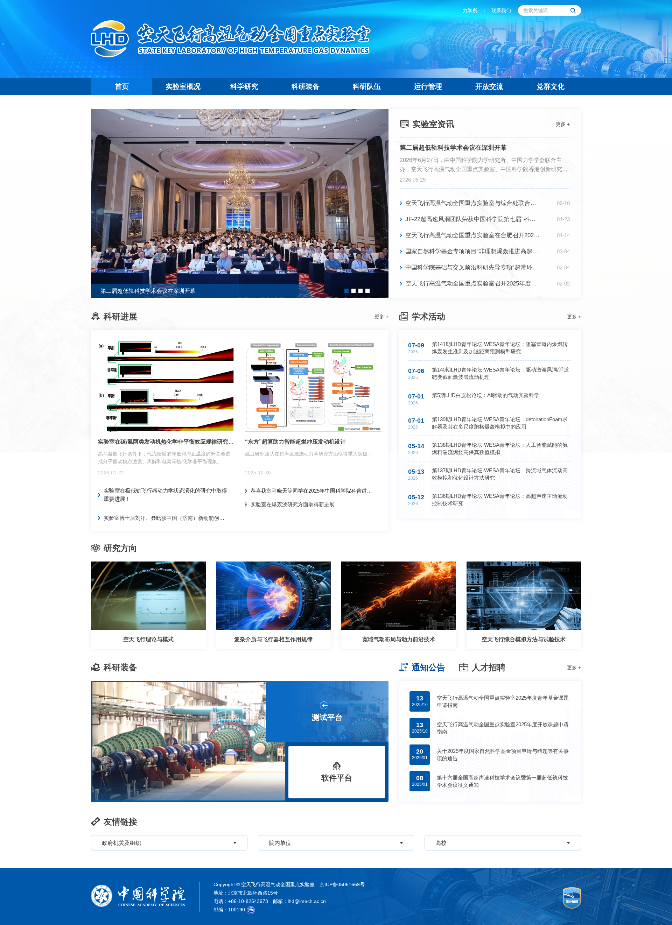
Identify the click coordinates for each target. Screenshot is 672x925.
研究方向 (120, 548)
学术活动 (428, 316)
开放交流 (489, 86)
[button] (346, 291)
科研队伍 (367, 86)
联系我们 (501, 10)
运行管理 (428, 86)
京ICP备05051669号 (342, 884)
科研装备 (306, 86)
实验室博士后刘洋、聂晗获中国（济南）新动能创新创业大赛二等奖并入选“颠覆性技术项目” (169, 518)
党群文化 (551, 86)
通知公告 (428, 667)
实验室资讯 (433, 124)
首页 (122, 86)
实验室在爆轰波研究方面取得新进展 (293, 504)
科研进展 (120, 316)
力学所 (470, 10)
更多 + (563, 124)
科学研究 (244, 86)
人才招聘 (488, 667)
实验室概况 (183, 86)
